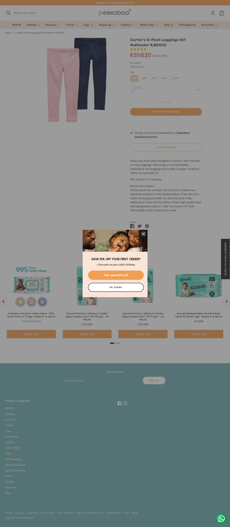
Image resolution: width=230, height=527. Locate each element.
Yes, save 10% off (116, 275)
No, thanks (116, 287)
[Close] (143, 234)
